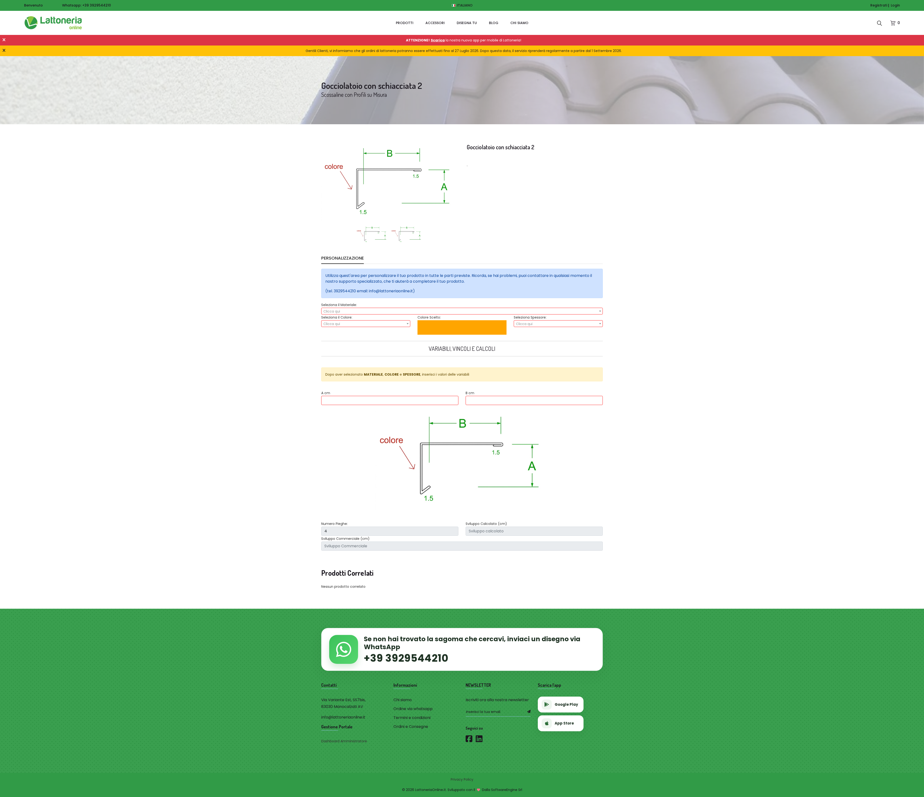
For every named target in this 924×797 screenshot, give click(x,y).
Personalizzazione (342, 258)
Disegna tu (467, 22)
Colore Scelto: (429, 317)
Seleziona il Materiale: (339, 304)
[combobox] (462, 311)
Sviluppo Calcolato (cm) (486, 523)
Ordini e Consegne (410, 726)
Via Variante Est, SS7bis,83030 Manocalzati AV (343, 703)
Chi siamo (519, 22)
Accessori (435, 22)
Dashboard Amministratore (344, 741)
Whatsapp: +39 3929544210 (86, 5)
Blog (493, 22)
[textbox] (462, 311)
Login (895, 5)
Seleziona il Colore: (336, 317)
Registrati (878, 5)
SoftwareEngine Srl (506, 789)
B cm (470, 393)
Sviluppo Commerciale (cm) (345, 538)
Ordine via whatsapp (413, 709)
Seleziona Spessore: (530, 317)
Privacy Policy (462, 779)
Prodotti (404, 22)
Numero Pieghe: (334, 523)
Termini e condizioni (411, 717)
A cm (325, 393)
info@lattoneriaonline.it (343, 717)
